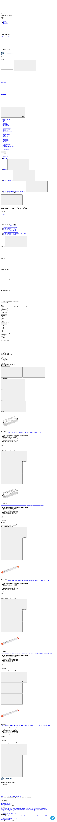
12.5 (3, 331)
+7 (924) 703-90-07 (5, 796)
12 (3, 330)
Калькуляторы (34, 815)
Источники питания (6, 122)
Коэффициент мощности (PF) (8, 333)
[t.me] (31, 795)
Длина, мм (3, 355)
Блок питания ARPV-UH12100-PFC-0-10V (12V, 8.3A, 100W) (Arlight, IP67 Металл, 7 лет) (22, 432)
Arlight (10, 805)
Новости (5, 22)
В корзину (24, 461)
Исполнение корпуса (5, 338)
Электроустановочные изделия (20, 810)
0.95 (3, 336)
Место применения (5, 352)
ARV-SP (4, 312)
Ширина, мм (4, 357)
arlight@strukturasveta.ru (15, 796)
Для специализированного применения (10, 301)
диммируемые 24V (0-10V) (9, 225)
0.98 (3, 337)
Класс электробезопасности (7, 362)
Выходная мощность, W (6, 313)
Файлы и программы (50, 815)
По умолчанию (4, 378)
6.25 (3, 325)
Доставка (7, 818)
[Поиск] (25, 65)
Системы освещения (5, 137)
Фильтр (2, 411)
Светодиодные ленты (6, 808)
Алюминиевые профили (6, 130)
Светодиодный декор (8, 810)
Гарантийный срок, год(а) (7, 354)
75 (3, 316)
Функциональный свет (10, 809)
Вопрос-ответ (27, 815)
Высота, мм (3, 358)
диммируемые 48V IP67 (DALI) (10, 234)
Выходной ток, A (5, 322)
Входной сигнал (4, 360)
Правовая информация (6, 804)
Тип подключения (5, 353)
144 (3, 320)
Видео (6, 815)
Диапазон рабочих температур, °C (9, 364)
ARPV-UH (5, 311)
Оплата (11, 818)
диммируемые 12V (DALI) (9, 229)
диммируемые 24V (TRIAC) (10, 228)
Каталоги (3, 815)
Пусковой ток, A (4, 363)
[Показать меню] (18, 164)
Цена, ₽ (2, 305)
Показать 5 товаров (5, 365)
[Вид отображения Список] (34, 372)
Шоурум (15, 818)
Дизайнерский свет (20, 809)
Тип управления (4, 359)
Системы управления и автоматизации (29, 808)
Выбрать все (3, 309)
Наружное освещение (5, 140)
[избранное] (12, 478)
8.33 (3, 328)
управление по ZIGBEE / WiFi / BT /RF (12, 214)
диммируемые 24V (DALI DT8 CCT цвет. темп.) (14, 233)
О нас (4, 21)
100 (3, 318)
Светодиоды (6, 149)
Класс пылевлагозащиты (7, 350)
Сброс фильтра (4, 302)
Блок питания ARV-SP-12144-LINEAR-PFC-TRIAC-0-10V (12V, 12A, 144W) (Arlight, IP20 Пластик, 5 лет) (26, 725)
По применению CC (5, 290)
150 (3, 321)
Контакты (14, 38)
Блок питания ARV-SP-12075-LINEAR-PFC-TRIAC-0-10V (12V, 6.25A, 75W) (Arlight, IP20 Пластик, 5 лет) (26, 580)
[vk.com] (11, 795)
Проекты (5, 23)
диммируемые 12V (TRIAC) (10, 227)
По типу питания (5, 269)
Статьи (22, 815)
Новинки (5, 156)
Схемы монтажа (41, 815)
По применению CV (6, 279)
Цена (2, 389)
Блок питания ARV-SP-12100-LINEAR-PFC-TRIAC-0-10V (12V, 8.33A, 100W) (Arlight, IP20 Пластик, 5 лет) (26, 653)
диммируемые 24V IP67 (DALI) (10, 232)
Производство (6, 813)
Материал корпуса (5, 340)
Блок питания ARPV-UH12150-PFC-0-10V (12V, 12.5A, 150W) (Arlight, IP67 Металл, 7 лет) (22, 505)
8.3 (3, 327)
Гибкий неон (5, 142)
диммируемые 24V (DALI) (9, 230)
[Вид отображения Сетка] (12, 372)
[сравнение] (12, 467)
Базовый (3, 258)
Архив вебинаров (16, 815)
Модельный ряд (4, 308)
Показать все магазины (6, 803)
